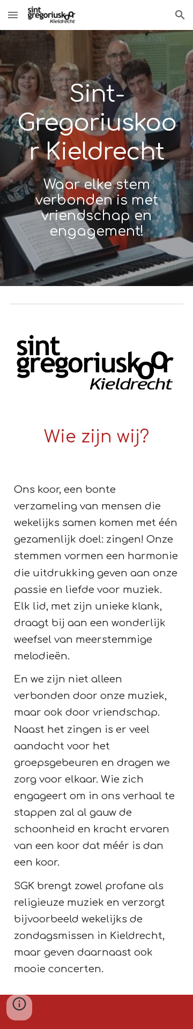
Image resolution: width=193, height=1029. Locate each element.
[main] (96, 158)
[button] (13, 14)
